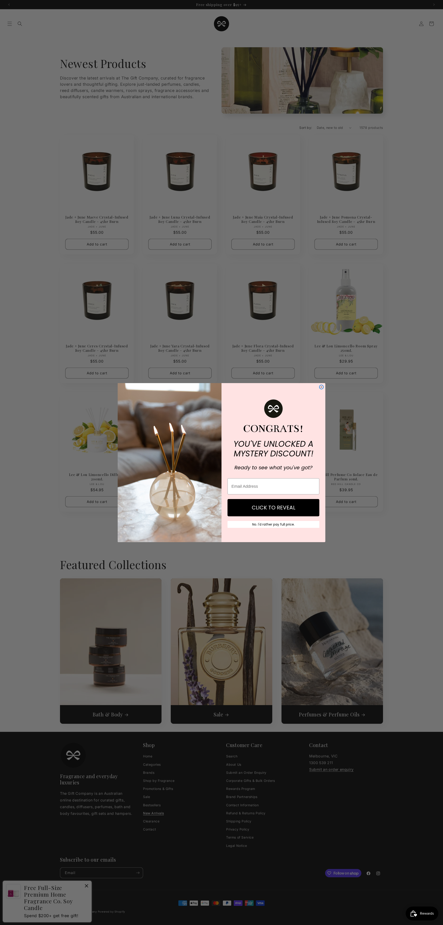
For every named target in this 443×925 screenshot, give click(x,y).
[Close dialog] (321, 387)
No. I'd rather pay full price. (273, 524)
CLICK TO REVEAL (273, 507)
